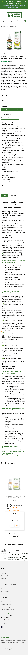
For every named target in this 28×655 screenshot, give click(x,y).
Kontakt (2, 581)
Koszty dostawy (5, 591)
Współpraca (4, 578)
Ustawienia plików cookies (7, 609)
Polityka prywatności (6, 604)
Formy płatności (5, 589)
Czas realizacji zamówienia (7, 594)
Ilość (3, 100)
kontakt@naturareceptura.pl (9, 186)
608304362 (5, 184)
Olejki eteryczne (13, 26)
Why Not (12, 649)
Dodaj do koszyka (11, 110)
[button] (9, 510)
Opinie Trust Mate (5, 576)
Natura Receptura (4, 26)
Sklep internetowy (7, 653)
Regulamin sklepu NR (6, 602)
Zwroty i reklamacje (5, 607)
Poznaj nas (3, 573)
